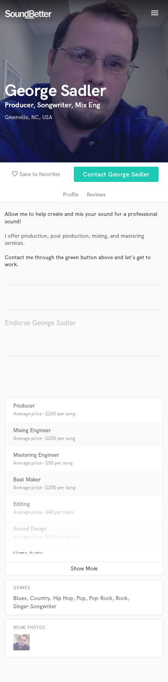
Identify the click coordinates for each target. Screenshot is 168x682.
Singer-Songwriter (34, 606)
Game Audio (28, 553)
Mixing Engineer (32, 430)
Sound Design (29, 528)
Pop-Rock (100, 598)
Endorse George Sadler (40, 323)
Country (39, 598)
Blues (20, 598)
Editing (21, 504)
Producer (24, 405)
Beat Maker (27, 479)
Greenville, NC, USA (28, 117)
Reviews (96, 194)
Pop (81, 598)
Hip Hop (63, 598)
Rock (121, 598)
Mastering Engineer (36, 455)
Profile (71, 194)
